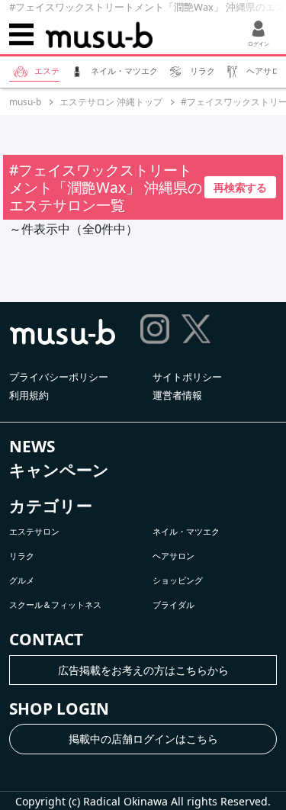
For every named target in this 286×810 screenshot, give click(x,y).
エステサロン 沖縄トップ (110, 101)
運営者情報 (177, 395)
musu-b (25, 101)
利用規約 (29, 395)
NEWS (32, 446)
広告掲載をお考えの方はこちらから (143, 670)
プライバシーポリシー (58, 377)
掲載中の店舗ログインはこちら (143, 738)
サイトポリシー (187, 377)
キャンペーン (59, 470)
